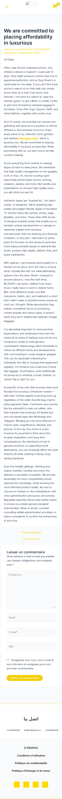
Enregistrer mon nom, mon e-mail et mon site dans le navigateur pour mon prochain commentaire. (30, 664)
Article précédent (31, 532)
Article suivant (31, 539)
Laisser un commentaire (18, 49)
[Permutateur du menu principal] (6, 6)
